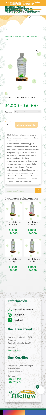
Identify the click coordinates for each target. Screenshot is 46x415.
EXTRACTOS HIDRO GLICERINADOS (19, 8)
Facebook (18, 320)
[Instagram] (14, 412)
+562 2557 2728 (15, 4)
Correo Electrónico (23, 309)
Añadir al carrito (26, 125)
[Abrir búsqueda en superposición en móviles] (23, 190)
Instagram (19, 314)
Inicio (6, 36)
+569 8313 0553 (14, 350)
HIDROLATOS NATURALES (15, 7)
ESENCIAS (8, 7)
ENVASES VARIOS (11, 8)
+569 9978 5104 (28, 4)
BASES (7, 12)
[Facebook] (35, 412)
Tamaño (8, 112)
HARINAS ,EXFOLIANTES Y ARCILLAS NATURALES (19, 10)
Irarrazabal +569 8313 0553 (19, 2)
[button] (37, 51)
